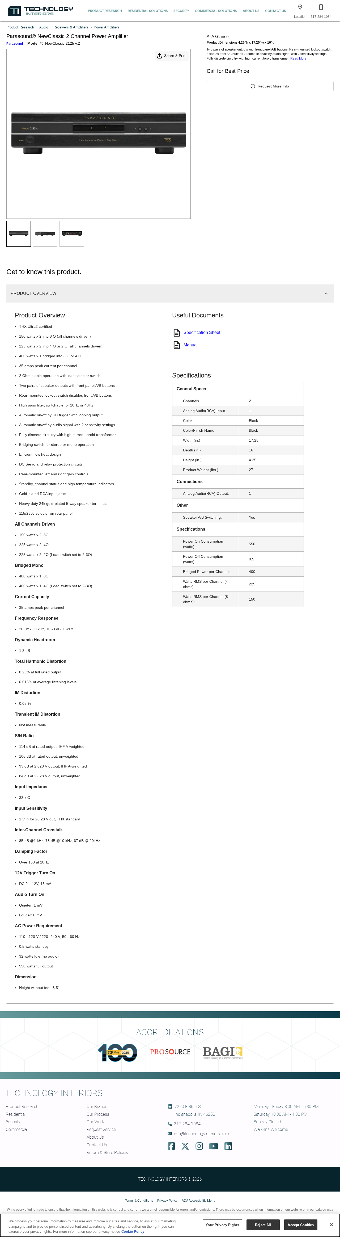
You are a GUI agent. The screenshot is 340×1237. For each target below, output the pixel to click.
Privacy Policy (167, 1200)
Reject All (263, 1225)
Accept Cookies (301, 1225)
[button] (300, 7)
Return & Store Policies (107, 1152)
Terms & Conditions (139, 1200)
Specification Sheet (202, 332)
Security (181, 10)
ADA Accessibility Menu (198, 1200)
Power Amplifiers (107, 27)
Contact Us (275, 10)
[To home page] (40, 10)
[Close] (331, 1225)
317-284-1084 (187, 1123)
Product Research (105, 10)
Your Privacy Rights (222, 1225)
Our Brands (97, 1106)
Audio (43, 27)
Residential (16, 1114)
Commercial (17, 1129)
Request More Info (273, 86)
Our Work (95, 1121)
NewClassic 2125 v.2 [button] (62, 43)
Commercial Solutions (216, 10)
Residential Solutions (148, 10)
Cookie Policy (132, 1232)
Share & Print (175, 55)
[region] (170, 1225)
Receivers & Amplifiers (70, 27)
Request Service (101, 1129)
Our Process (98, 1114)
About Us (251, 10)
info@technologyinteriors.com (201, 1133)
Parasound (14, 43)
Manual (191, 345)
